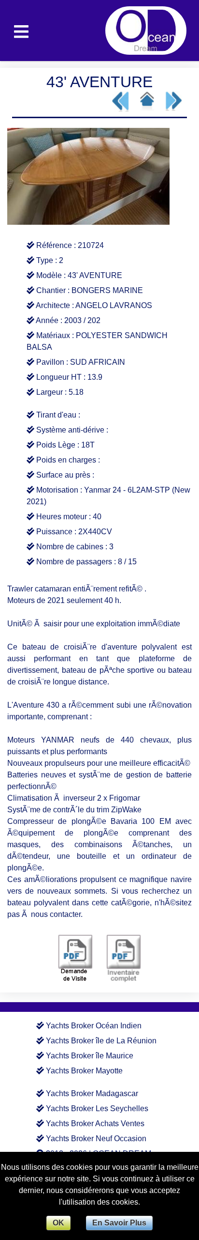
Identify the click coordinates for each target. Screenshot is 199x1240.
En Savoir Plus (119, 1223)
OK (58, 1223)
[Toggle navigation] (21, 30)
